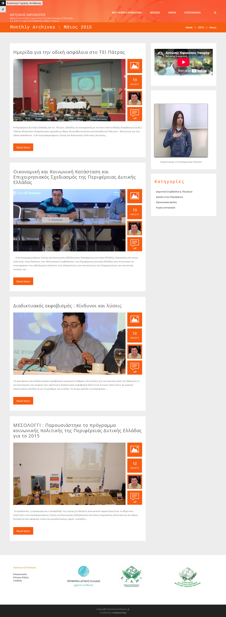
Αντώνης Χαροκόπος (28, 15)
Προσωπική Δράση (166, 202)
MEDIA (172, 12)
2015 (201, 27)
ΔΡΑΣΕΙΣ (155, 12)
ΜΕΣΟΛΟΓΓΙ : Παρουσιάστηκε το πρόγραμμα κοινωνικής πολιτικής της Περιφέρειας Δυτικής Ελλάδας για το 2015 (77, 430)
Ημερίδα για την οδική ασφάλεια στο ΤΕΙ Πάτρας (69, 52)
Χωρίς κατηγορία (165, 207)
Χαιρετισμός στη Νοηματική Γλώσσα (181, 162)
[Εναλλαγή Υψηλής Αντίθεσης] (3, 3)
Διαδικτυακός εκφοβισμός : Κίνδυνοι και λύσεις (67, 305)
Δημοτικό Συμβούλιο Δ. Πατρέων (174, 191)
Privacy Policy (21, 577)
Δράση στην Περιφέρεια (169, 197)
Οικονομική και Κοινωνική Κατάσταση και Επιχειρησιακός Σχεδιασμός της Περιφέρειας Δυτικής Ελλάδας (74, 176)
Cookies (17, 580)
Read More (23, 147)
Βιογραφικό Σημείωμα (127, 12)
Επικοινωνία (193, 12)
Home (189, 27)
